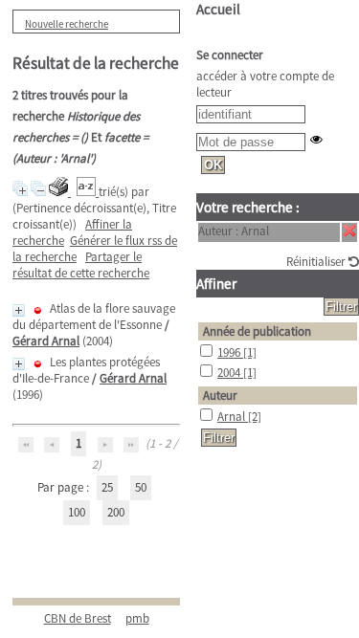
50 (140, 487)
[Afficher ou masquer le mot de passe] (316, 139)
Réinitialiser (317, 261)
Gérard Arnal (45, 341)
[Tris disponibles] (88, 192)
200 (115, 512)
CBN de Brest (77, 618)
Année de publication (257, 331)
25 (107, 487)
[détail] (18, 310)
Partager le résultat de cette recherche (80, 265)
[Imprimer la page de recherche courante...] (60, 192)
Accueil (218, 9)
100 (76, 512)
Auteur (220, 395)
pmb (137, 618)
